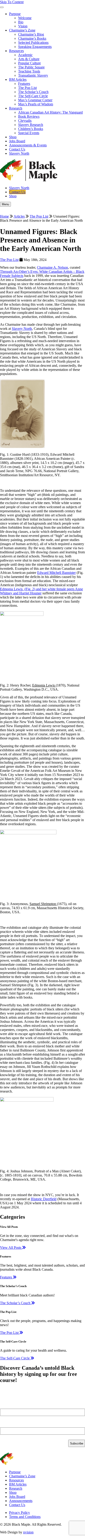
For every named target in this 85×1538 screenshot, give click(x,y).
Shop (13, 137)
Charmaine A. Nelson (52, 267)
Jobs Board (17, 141)
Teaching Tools (29, 71)
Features (24, 84)
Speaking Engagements (35, 47)
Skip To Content (12, 2)
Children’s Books (30, 129)
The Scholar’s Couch (33, 92)
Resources (16, 51)
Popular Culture (29, 63)
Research (15, 108)
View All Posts (11, 1247)
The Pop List (27, 88)
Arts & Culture (28, 59)
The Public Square (31, 67)
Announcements (20, 1501)
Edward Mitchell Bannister (56, 573)
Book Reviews (28, 116)
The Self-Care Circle (33, 96)
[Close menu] (2, 7)
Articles (19, 216)
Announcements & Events (28, 145)
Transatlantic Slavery (33, 75)
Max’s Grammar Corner (35, 100)
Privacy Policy (19, 1513)
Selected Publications (33, 42)
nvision (28, 1532)
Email (5, 1425)
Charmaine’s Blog (31, 34)
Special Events (28, 133)
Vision (22, 26)
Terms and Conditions (25, 1517)
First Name (9, 1406)
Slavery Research (30, 125)
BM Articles (18, 79)
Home (4, 216)
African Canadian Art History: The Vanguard (50, 112)
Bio (20, 22)
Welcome (25, 18)
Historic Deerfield (43, 1199)
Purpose (15, 14)
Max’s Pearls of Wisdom (35, 104)
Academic (25, 55)
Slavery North (19, 153)
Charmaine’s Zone (22, 30)
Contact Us (17, 149)
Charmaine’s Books (32, 38)
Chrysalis (25, 120)
